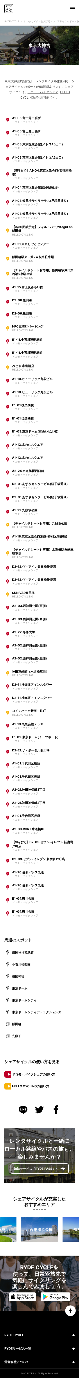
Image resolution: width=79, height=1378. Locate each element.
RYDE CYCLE (11, 21)
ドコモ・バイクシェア (43, 92)
